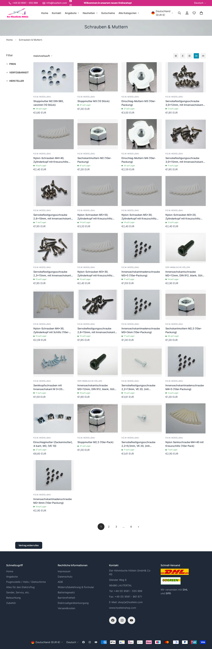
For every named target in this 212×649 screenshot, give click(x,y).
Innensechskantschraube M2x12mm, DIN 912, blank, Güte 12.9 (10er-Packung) (184, 273)
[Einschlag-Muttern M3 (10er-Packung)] (142, 77)
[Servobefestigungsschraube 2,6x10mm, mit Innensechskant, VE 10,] (53, 191)
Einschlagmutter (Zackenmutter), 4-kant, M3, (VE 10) (53, 444)
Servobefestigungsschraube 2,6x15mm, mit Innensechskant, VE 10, (96, 330)
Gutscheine (108, 13)
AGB (60, 581)
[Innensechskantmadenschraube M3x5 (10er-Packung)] (142, 248)
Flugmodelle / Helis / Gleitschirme (26, 581)
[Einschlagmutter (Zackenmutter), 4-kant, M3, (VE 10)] (53, 418)
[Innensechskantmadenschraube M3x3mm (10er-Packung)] (142, 305)
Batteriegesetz (66, 592)
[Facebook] (113, 620)
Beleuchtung (13, 597)
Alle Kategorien (128, 13)
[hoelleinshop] (17, 13)
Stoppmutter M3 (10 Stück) (93, 101)
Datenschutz (65, 576)
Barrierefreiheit (66, 597)
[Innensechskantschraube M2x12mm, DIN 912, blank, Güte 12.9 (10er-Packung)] (185, 248)
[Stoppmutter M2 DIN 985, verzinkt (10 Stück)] (53, 77)
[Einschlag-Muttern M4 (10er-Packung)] (142, 134)
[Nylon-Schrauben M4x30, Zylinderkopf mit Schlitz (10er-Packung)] (53, 305)
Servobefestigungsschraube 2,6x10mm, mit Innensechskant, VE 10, (52, 216)
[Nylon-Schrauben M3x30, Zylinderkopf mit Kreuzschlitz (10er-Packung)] (97, 248)
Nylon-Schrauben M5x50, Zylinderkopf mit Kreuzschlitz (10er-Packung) (94, 216)
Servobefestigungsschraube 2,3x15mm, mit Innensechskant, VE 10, (52, 273)
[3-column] (189, 55)
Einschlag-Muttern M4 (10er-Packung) (139, 159)
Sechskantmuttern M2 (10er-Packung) (94, 159)
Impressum (64, 571)
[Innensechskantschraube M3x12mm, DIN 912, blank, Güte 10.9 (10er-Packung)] (97, 361)
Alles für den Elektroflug (20, 587)
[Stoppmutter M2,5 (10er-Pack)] (97, 418)
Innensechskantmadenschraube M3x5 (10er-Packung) (141, 273)
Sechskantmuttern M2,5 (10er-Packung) (183, 330)
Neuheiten (89, 13)
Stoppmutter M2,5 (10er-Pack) (95, 442)
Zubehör (11, 602)
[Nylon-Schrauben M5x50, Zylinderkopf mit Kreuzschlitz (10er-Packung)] (97, 191)
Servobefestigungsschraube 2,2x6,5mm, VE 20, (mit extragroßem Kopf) (138, 444)
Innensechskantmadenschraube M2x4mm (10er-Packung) (52, 500)
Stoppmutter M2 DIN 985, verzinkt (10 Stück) (48, 103)
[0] (201, 13)
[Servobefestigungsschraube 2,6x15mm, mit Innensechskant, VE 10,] (97, 305)
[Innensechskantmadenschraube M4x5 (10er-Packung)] (185, 361)
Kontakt (56, 13)
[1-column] (175, 55)
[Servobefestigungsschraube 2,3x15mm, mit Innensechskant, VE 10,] (53, 248)
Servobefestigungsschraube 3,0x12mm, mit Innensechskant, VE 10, (184, 103)
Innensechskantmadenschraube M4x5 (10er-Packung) (184, 387)
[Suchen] (179, 13)
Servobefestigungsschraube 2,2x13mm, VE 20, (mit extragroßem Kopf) (138, 387)
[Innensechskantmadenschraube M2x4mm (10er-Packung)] (53, 475)
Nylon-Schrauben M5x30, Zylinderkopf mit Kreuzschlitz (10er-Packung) (139, 216)
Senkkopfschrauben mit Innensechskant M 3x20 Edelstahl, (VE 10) (47, 387)
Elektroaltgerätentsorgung (73, 602)
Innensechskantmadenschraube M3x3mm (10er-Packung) (141, 330)
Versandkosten (66, 608)
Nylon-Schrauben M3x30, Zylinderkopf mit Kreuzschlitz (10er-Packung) (94, 273)
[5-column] (203, 55)
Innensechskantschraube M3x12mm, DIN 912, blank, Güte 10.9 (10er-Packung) (96, 387)
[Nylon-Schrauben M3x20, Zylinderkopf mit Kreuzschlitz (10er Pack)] (185, 191)
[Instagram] (70, 5)
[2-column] (182, 55)
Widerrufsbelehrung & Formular (76, 587)
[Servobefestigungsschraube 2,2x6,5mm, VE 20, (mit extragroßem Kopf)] (142, 418)
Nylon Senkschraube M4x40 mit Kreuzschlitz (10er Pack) (184, 444)
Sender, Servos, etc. (17, 592)
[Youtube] (131, 620)
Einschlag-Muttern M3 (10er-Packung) (139, 103)
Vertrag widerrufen (29, 545)
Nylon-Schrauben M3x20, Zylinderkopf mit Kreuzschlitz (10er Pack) (182, 216)
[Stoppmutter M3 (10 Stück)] (97, 77)
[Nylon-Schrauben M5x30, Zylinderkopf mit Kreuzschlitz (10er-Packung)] (142, 191)
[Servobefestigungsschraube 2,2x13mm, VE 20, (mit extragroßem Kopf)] (142, 361)
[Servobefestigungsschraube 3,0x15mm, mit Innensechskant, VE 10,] (185, 134)
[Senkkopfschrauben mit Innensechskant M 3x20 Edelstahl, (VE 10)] (53, 361)
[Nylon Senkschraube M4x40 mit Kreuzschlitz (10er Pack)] (185, 418)
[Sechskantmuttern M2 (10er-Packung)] (97, 134)
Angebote (71, 13)
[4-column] (196, 55)
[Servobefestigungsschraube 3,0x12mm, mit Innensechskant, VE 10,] (185, 77)
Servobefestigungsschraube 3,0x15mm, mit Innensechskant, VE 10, (184, 160)
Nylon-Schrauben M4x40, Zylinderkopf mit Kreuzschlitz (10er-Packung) (50, 160)
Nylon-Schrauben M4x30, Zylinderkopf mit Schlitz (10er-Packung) (51, 330)
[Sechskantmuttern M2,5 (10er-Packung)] (185, 305)
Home (44, 13)
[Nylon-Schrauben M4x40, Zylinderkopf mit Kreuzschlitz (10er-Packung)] (53, 134)
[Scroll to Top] (206, 632)
